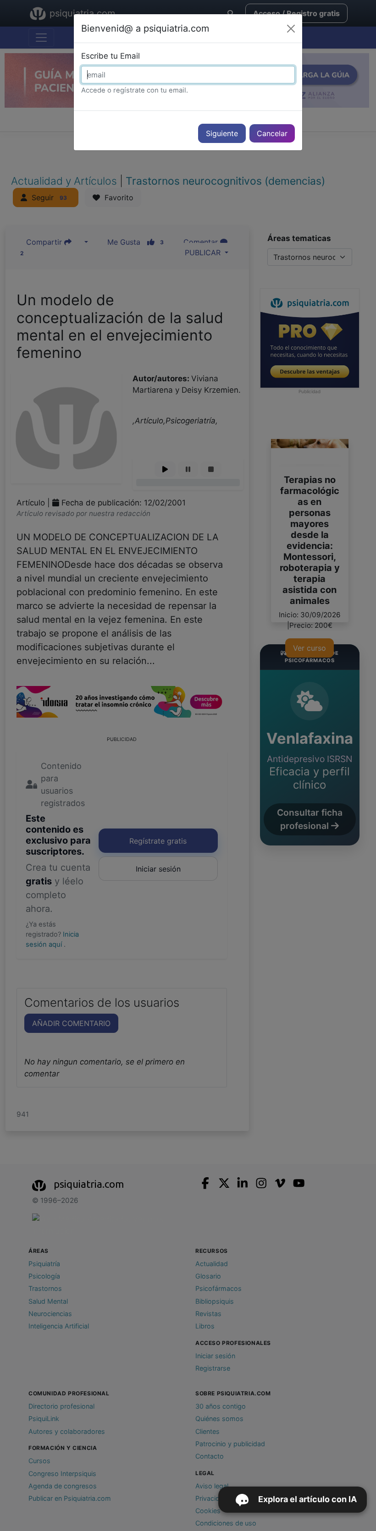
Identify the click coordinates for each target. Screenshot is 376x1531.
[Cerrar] (291, 28)
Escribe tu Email (110, 55)
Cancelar (272, 133)
